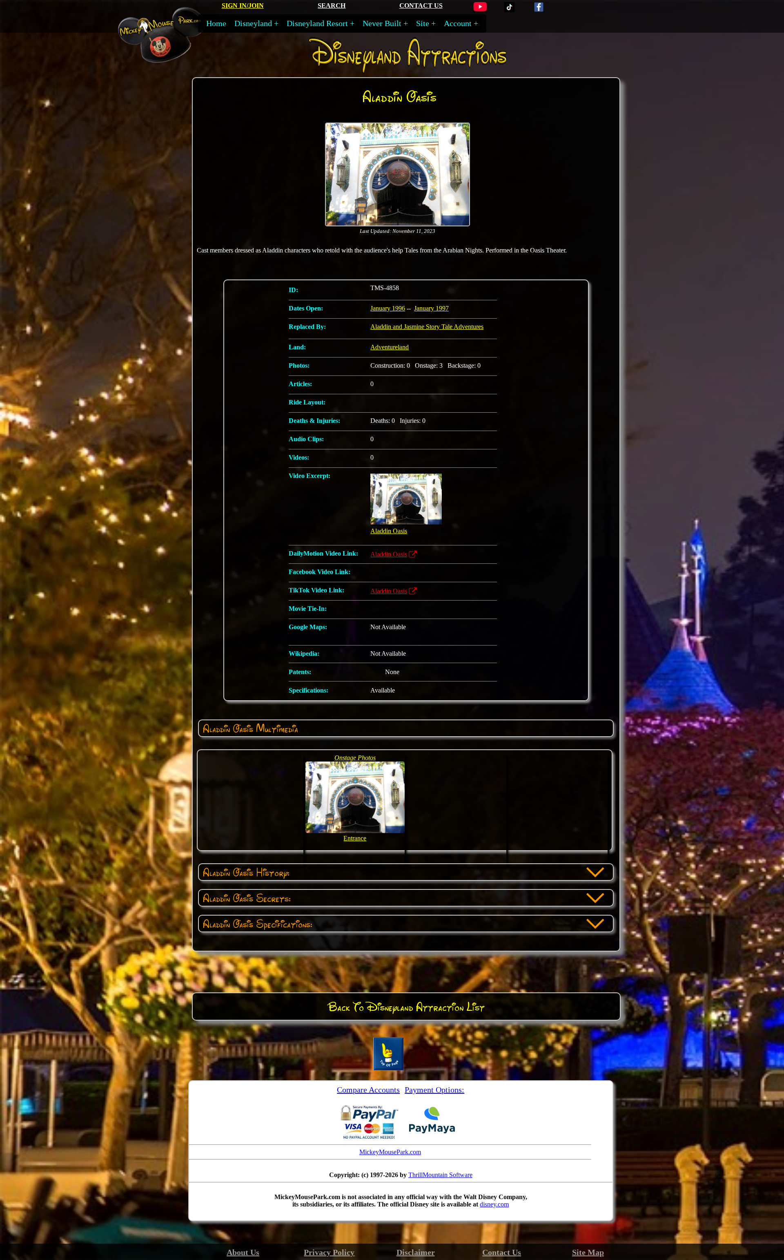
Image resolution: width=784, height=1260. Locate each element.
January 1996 (387, 308)
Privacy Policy (329, 1252)
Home (216, 23)
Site (422, 23)
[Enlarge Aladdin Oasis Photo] (397, 224)
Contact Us (501, 1252)
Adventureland (389, 347)
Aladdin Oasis (388, 554)
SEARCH (331, 5)
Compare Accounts (368, 1089)
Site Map (588, 1252)
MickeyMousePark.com (390, 1151)
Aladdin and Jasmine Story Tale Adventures (426, 326)
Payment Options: (434, 1089)
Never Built (382, 23)
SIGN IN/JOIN (243, 5)
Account (458, 23)
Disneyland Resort (317, 23)
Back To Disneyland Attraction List (406, 1006)
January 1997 (431, 308)
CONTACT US (421, 5)
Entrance (354, 838)
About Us (243, 1252)
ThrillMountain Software (440, 1174)
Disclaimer (415, 1252)
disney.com (494, 1204)
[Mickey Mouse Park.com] (170, 59)
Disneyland (253, 23)
